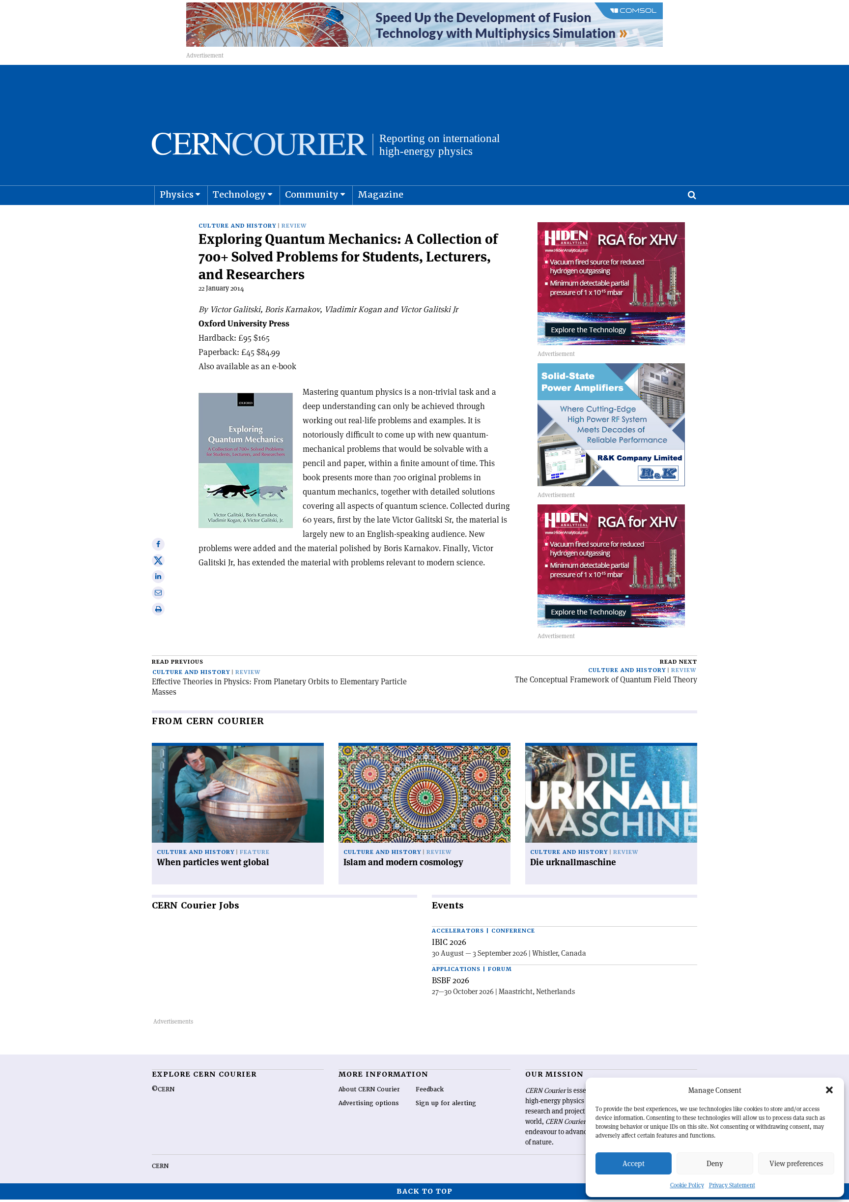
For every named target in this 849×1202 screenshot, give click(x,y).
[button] (829, 1090)
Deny (715, 1163)
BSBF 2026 (450, 980)
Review (294, 226)
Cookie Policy (687, 1185)
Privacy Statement (732, 1185)
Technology (239, 194)
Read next (678, 662)
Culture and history (237, 226)
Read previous (177, 662)
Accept (634, 1163)
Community (312, 194)
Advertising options (369, 1103)
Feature (255, 852)
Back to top (424, 1191)
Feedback (430, 1089)
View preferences (796, 1163)
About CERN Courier (369, 1089)
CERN (160, 1166)
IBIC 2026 (449, 942)
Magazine (380, 194)
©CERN (163, 1089)
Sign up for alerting (446, 1103)
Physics (177, 194)
